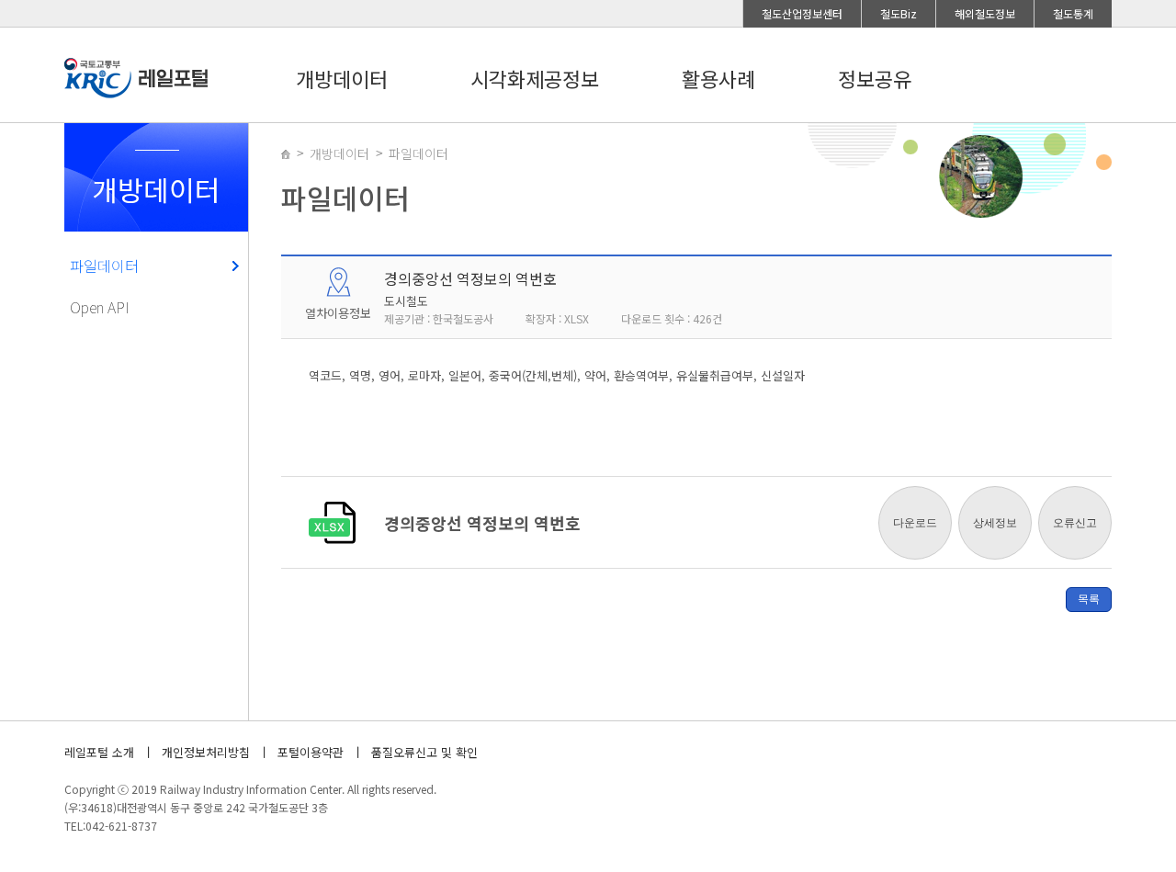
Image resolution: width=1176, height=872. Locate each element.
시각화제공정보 (534, 78)
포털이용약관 (310, 752)
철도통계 (1073, 13)
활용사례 (718, 78)
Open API (100, 307)
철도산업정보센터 (802, 13)
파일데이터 (104, 266)
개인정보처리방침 (206, 752)
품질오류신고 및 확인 (424, 752)
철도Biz (898, 13)
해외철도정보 (985, 13)
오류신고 (1075, 522)
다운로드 (915, 522)
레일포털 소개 (99, 752)
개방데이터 (342, 78)
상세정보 (995, 522)
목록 (1089, 599)
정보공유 (874, 78)
